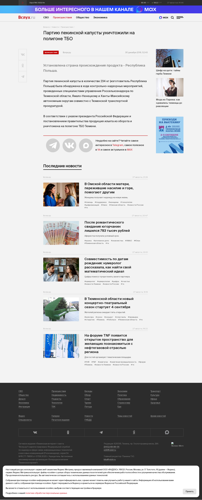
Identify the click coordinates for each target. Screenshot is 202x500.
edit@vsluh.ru (110, 450)
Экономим (122, 391)
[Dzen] (133, 432)
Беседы (88, 391)
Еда (119, 407)
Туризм (88, 403)
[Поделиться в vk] (23, 54)
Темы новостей (124, 416)
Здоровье (155, 403)
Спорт (88, 399)
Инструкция (24, 407)
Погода (88, 407)
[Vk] (35, 432)
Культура (154, 395)
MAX (129, 149)
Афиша (153, 399)
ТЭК (53, 407)
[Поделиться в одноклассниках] (23, 65)
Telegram (117, 145)
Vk (98, 149)
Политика (122, 395)
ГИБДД (88, 420)
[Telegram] (101, 432)
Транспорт (155, 391)
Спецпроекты (25, 420)
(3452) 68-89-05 (111, 447)
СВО (46, 17)
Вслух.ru (27, 17)
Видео (22, 416)
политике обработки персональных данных (46, 493)
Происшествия (62, 17)
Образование (123, 399)
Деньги (22, 399)
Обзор (88, 395)
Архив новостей (158, 416)
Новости (55, 27)
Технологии (57, 403)
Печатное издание (61, 420)
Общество (82, 17)
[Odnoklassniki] (68, 432)
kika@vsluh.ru (110, 459)
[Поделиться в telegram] (23, 76)
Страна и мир (123, 403)
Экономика (100, 17)
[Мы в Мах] (163, 17)
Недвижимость (59, 395)
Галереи (56, 416)
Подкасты (56, 399)
